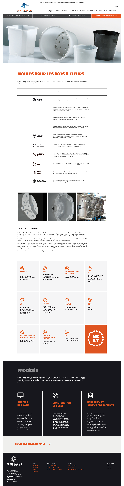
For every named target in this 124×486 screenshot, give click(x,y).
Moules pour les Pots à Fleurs (54, 469)
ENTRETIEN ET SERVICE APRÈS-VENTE (76, 469)
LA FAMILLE (35, 469)
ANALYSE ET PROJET (72, 465)
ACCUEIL (51, 10)
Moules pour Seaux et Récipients (66, 10)
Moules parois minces (52, 465)
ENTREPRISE (35, 465)
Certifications (36, 471)
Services (82, 10)
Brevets (90, 10)
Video (105, 10)
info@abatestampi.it (11, 477)
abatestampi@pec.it (11, 479)
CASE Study (98, 10)
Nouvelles (112, 10)
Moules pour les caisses (53, 467)
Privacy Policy (110, 463)
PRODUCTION (71, 467)
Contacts (52, 11)
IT (114, 6)
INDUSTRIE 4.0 (36, 467)
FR (117, 6)
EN (115, 6)
